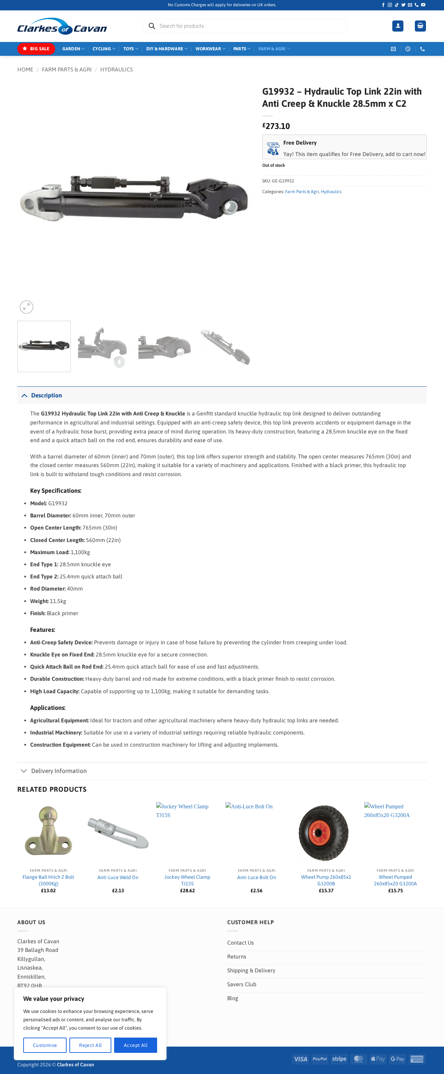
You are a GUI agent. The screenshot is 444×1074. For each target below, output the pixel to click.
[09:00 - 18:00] (408, 49)
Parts (239, 48)
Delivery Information (59, 770)
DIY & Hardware (164, 48)
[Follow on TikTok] (397, 5)
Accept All (135, 1045)
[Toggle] (24, 395)
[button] (397, 26)
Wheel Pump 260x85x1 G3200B (326, 880)
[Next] (238, 198)
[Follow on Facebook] (383, 5)
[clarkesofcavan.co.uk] (62, 26)
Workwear (208, 48)
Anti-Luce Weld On (117, 877)
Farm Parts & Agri (67, 69)
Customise (45, 1045)
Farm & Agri (272, 48)
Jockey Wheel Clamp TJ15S (187, 880)
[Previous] (31, 198)
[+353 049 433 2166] (423, 49)
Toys (128, 48)
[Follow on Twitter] (403, 5)
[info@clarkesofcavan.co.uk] (394, 49)
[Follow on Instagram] (390, 5)
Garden (71, 48)
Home (25, 69)
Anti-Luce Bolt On (256, 877)
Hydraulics (116, 69)
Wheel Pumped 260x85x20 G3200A (395, 880)
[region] (90, 1023)
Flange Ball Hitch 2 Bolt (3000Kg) (48, 880)
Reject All (90, 1045)
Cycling (102, 48)
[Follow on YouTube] (423, 5)
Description (46, 395)
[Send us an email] (410, 5)
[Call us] (417, 5)
